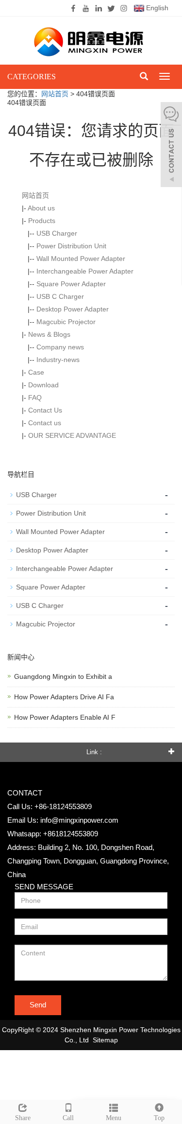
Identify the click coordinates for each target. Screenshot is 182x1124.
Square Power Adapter (71, 284)
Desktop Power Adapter (72, 309)
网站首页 (54, 94)
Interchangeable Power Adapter (84, 271)
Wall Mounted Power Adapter (80, 258)
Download (43, 385)
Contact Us (45, 410)
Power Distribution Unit (71, 246)
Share (23, 1118)
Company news (60, 347)
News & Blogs (49, 334)
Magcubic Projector (66, 322)
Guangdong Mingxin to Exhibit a (63, 676)
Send (38, 1005)
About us (41, 208)
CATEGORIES (31, 76)
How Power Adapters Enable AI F (65, 717)
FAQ (35, 397)
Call (68, 1118)
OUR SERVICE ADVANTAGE (72, 435)
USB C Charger (60, 296)
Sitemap (105, 1040)
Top (159, 1118)
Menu (113, 1118)
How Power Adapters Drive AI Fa (64, 697)
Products (41, 221)
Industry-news (58, 359)
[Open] (171, 146)
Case (36, 372)
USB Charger (56, 233)
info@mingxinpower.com (79, 820)
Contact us (44, 423)
